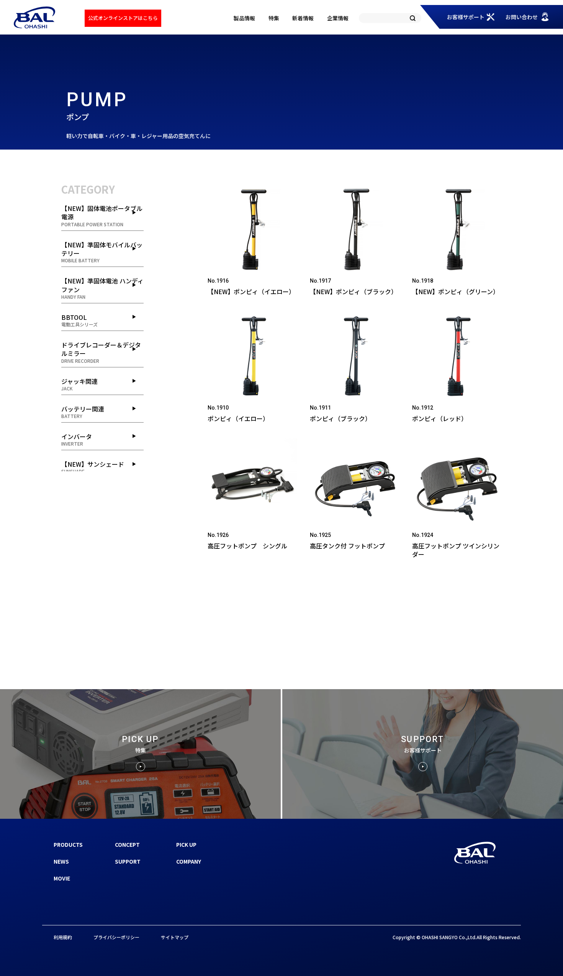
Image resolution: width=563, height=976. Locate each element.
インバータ (76, 439)
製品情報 (244, 18)
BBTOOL (79, 320)
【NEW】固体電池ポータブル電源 (101, 215)
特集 (273, 18)
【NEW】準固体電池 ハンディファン (102, 288)
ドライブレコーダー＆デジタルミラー (101, 352)
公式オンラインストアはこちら (123, 17)
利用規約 (63, 937)
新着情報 (303, 18)
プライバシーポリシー (116, 937)
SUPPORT (128, 861)
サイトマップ (174, 937)
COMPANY (188, 861)
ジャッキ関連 (79, 384)
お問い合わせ (522, 17)
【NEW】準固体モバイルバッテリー (101, 252)
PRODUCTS (68, 844)
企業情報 (338, 18)
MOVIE (62, 878)
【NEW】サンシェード (92, 466)
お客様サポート (465, 17)
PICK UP (186, 844)
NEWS (61, 861)
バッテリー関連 (82, 411)
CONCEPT (127, 844)
